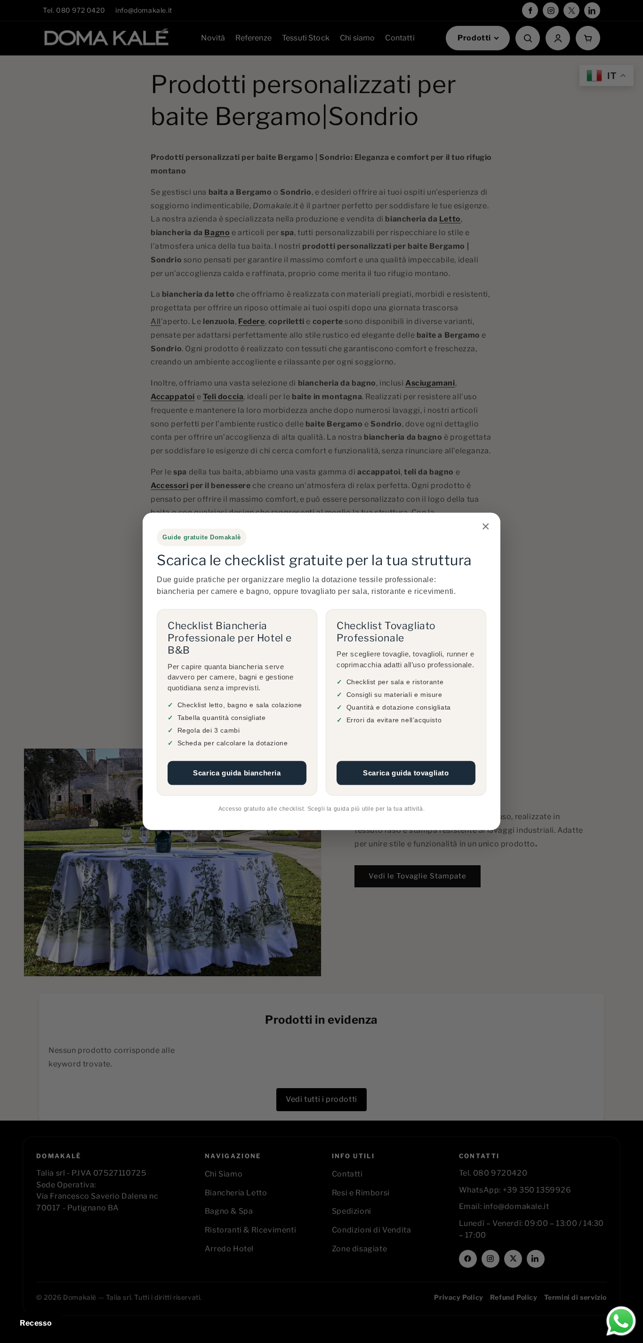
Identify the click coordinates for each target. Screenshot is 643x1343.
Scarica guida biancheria (237, 773)
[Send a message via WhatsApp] (621, 1321)
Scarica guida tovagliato (406, 773)
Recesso (36, 1323)
